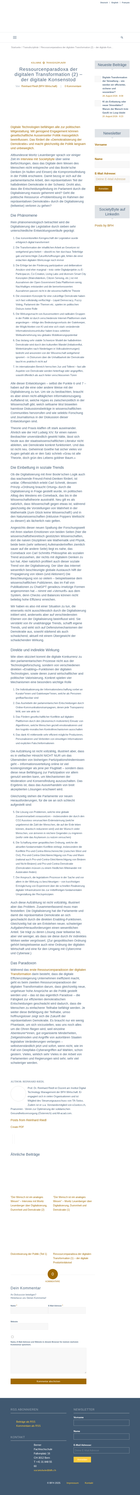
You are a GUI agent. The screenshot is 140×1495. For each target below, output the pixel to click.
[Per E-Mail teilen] (16, 1139)
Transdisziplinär (56, 63)
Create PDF (17, 1126)
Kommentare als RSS (28, 1425)
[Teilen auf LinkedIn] (14, 1139)
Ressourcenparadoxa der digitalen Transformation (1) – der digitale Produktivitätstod (72, 1258)
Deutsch (104, 3)
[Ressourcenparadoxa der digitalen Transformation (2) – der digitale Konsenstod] (49, 108)
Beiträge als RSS (25, 1421)
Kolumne (36, 63)
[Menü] (15, 37)
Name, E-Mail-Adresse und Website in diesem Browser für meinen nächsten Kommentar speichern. (44, 1343)
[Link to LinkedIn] (127, 37)
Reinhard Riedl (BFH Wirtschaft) (39, 86)
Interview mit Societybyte (38, 159)
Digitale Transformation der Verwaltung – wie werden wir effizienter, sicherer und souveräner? (114, 85)
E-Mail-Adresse (55, 1305)
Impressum (73, 1483)
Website (14, 1322)
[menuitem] (104, 2)
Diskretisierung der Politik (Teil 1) (29, 1253)
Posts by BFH (104, 225)
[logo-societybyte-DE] (70, 21)
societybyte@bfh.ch (45, 1470)
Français (126, 3)
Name (14, 1305)
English (114, 3)
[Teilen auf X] (11, 1139)
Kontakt (89, 1483)
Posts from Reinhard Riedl (28, 1120)
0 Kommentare (73, 86)
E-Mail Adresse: (105, 173)
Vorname (101, 144)
